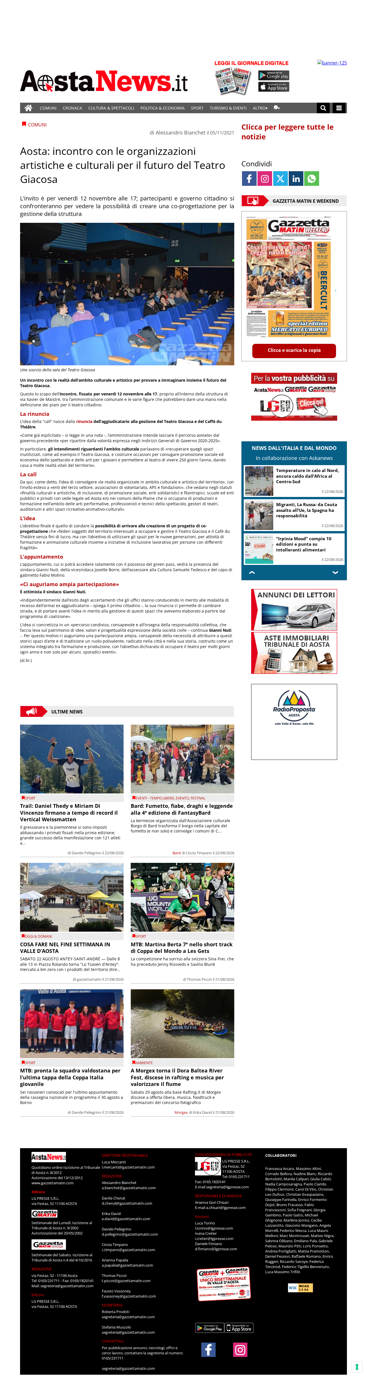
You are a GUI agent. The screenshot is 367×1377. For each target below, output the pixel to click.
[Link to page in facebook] (249, 178)
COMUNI (48, 108)
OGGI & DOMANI (38, 936)
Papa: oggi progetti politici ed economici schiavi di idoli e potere (308, 506)
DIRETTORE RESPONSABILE (125, 1155)
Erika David (202, 1112)
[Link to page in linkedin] (296, 178)
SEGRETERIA (112, 1305)
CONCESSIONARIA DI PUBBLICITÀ (223, 1154)
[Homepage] (28, 108)
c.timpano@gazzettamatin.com (128, 1249)
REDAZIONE (42, 1268)
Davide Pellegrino (86, 852)
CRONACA (72, 108)
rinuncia (84, 421)
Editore (38, 1191)
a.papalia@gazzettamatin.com (127, 1265)
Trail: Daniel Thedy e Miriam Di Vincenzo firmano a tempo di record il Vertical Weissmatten (69, 812)
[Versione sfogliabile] (233, 77)
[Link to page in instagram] (264, 178)
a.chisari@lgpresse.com (226, 1207)
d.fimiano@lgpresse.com (216, 1248)
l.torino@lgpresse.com (214, 1228)
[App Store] (274, 87)
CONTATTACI (113, 1341)
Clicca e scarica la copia (294, 350)
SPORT (197, 108)
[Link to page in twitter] (280, 178)
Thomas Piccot (199, 979)
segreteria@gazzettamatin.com (66, 1285)
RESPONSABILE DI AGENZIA (218, 1195)
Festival (198, 798)
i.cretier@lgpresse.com (214, 1238)
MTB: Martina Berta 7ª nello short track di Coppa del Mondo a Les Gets (182, 947)
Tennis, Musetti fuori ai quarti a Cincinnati (308, 473)
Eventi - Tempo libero (155, 798)
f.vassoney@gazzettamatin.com (129, 1296)
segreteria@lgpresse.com (227, 1186)
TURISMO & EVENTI (228, 108)
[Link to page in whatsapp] (311, 178)
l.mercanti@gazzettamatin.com (128, 1167)
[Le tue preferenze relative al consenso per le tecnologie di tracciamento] (357, 1367)
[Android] (274, 75)
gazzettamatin (89, 979)
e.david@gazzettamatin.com (126, 1218)
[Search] (323, 108)
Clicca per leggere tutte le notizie (287, 131)
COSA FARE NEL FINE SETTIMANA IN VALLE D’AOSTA (65, 947)
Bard (177, 852)
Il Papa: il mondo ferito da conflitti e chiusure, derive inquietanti (305, 542)
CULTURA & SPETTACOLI (111, 108)
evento (182, 798)
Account (202, 1216)
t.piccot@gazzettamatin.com (126, 1280)
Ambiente (144, 1062)
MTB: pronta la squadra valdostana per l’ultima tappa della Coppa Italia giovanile (70, 1077)
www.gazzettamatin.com (53, 1182)
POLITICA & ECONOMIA (162, 108)
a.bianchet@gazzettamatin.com (129, 1187)
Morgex (181, 1112)
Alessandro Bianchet (180, 132)
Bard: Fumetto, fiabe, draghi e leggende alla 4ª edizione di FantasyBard (182, 809)
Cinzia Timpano (199, 852)
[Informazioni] (277, 108)
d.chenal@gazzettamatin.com (127, 1203)
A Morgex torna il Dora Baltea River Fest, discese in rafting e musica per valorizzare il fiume (177, 1077)
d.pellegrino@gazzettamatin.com (130, 1234)
